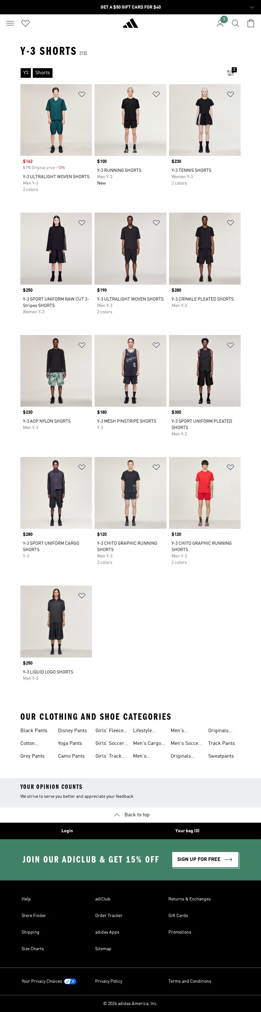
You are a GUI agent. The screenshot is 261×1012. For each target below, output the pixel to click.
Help (26, 899)
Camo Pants (71, 756)
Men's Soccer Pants (186, 744)
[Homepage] (130, 25)
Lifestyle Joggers (142, 731)
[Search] (235, 23)
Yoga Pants (70, 743)
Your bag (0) (187, 831)
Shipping (30, 932)
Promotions (179, 932)
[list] (120, 73)
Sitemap (103, 949)
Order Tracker (109, 916)
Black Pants (33, 730)
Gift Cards (178, 916)
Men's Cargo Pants (147, 744)
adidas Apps (107, 932)
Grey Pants (32, 756)
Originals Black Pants (184, 757)
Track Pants (221, 743)
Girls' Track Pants (108, 757)
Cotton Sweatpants (33, 744)
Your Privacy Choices (42, 981)
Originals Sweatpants (221, 731)
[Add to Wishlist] (82, 95)
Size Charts (33, 949)
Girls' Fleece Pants (109, 731)
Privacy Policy (108, 981)
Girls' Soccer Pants (109, 744)
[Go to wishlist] (25, 23)
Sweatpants (221, 756)
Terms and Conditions (189, 981)
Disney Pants (72, 730)
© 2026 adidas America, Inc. (130, 1003)
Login (67, 831)
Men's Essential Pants (143, 757)
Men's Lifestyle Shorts (180, 731)
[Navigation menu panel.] (10, 23)
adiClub (102, 899)
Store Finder (34, 916)
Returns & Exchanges (189, 899)
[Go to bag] (250, 23)
